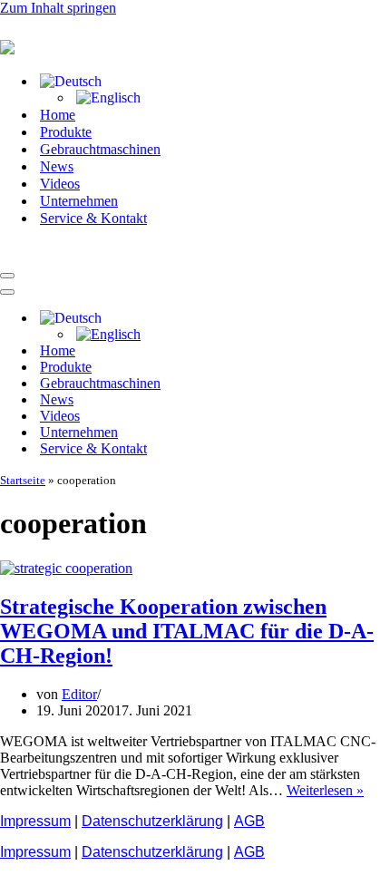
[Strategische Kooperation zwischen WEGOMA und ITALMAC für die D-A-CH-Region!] (66, 568)
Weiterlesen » (325, 790)
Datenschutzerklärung (152, 821)
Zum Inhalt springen (58, 7)
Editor (79, 694)
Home (57, 114)
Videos (60, 183)
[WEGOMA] (90, 254)
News (56, 166)
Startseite (22, 480)
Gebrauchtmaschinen (100, 149)
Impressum (35, 821)
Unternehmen (79, 201)
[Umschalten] (317, 318)
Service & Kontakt (93, 218)
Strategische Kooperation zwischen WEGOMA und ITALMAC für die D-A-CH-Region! (187, 631)
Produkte (66, 132)
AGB (249, 821)
